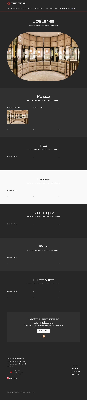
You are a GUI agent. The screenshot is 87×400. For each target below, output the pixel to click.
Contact (57, 8)
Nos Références (27, 8)
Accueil (10, 8)
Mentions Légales (65, 8)
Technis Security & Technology (16, 358)
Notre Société (49, 8)
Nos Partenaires (39, 8)
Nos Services (17, 8)
